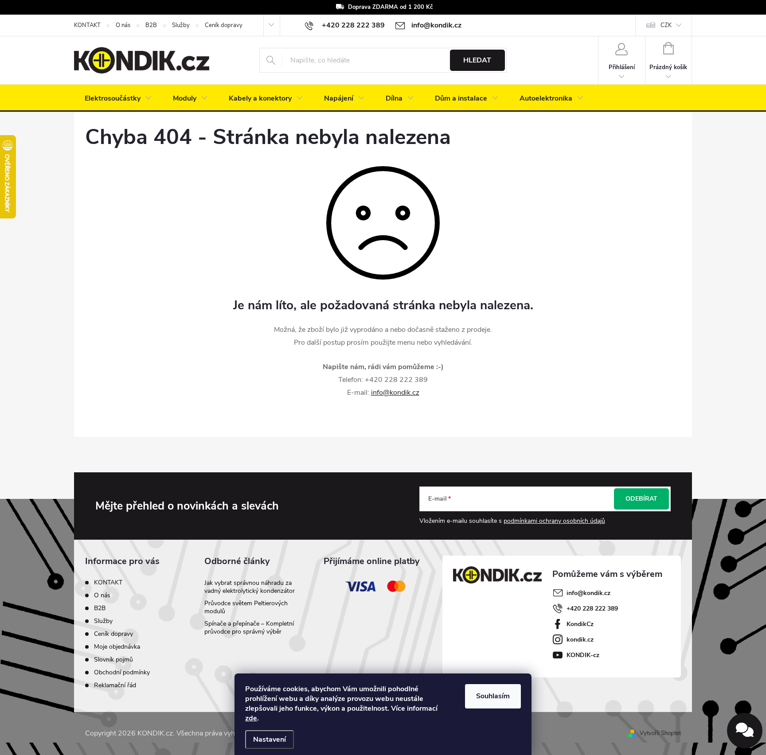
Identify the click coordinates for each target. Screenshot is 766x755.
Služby (181, 25)
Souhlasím (493, 696)
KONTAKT (87, 25)
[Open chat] (744, 730)
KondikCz (580, 624)
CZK (666, 25)
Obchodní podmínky (122, 672)
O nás (123, 25)
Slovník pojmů (113, 659)
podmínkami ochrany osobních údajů (554, 521)
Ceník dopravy (223, 25)
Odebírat (641, 498)
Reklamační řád (115, 685)
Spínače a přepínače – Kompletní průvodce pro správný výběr (249, 627)
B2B (151, 25)
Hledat (477, 60)
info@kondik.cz (395, 392)
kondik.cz (580, 639)
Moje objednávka (117, 646)
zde (251, 718)
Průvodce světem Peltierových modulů (246, 607)
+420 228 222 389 (592, 608)
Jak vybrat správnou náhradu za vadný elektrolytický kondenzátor (249, 587)
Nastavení (269, 739)
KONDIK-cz (583, 655)
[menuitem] (118, 98)
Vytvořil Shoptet (660, 733)
